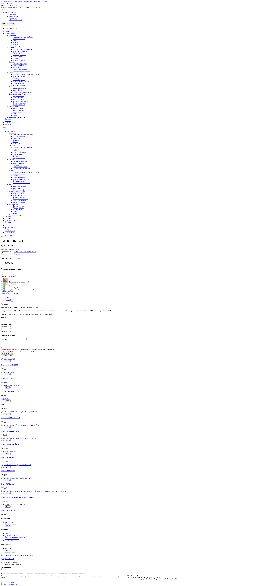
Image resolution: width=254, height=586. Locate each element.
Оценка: (3, 351)
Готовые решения (19, 39)
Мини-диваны (17, 112)
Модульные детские (19, 97)
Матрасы (16, 67)
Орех (10, 286)
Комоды (15, 58)
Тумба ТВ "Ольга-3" (8, 510)
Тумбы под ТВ (18, 53)
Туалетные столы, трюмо (21, 71)
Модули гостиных (19, 60)
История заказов (10, 524)
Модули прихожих (19, 46)
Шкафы (12, 87)
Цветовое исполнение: (8, 276)
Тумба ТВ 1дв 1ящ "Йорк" (10, 431)
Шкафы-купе (17, 90)
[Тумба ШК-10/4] (7, 236)
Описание (8, 297)
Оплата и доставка (11, 122)
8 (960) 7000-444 (6, 3)
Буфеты (15, 78)
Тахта (15, 114)
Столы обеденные (19, 80)
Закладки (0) (13, 18)
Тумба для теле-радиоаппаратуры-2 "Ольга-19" (18, 497)
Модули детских (18, 96)
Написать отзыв (13, 250)
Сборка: (3, 273)
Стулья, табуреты (18, 83)
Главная (7, 31)
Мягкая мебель (14, 106)
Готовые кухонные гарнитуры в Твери (26, 74)
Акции (7, 550)
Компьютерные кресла (17, 117)
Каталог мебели (10, 33)
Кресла (15, 115)
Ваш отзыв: (5, 348)
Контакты (8, 124)
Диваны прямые (18, 108)
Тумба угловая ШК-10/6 (9, 365)
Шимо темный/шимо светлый (18, 282)
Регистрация (13, 14)
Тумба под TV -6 (7, 378)
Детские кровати (18, 99)
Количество (5, 293)
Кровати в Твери (18, 65)
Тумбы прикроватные (20, 69)
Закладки (8, 526)
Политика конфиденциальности (15, 537)
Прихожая (12, 35)
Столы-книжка (18, 56)
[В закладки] (3, 361)
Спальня (12, 62)
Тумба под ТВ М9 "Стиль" (10, 418)
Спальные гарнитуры (20, 64)
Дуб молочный (20, 288)
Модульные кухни (19, 76)
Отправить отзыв (7, 353)
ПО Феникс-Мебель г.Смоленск (25, 252)
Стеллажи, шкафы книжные (22, 92)
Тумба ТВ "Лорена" (8, 457)
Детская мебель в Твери (17, 94)
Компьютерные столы (20, 101)
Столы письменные (19, 103)
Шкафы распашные (19, 89)
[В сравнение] (1, 361)
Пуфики (15, 44)
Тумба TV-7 (5, 405)
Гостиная (12, 48)
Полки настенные (19, 105)
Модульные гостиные (20, 51)
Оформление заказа (15, 20)
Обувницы (16, 40)
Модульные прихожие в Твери (23, 37)
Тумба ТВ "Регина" (8, 484)
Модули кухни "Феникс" (21, 81)
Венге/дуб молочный (26, 290)
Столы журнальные (19, 55)
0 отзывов (4, 250)
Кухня (11, 72)
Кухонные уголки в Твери (21, 85)
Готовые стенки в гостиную (22, 49)
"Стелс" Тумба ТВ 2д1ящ (10, 391)
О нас (7, 533)
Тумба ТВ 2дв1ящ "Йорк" (10, 444)
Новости (8, 119)
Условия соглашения (12, 539)
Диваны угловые (18, 110)
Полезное (8, 121)
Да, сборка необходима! (11, 275)
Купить (16, 293)
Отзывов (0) (9, 301)
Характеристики (10, 299)
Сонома (13, 284)
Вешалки (16, 42)
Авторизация (13, 16)
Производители (10, 552)
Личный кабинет (10, 12)
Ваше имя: (4, 339)
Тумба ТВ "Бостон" (8, 471)
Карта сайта (9, 540)
